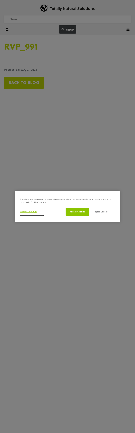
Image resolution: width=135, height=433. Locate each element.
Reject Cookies (101, 212)
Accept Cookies (77, 212)
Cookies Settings (28, 211)
